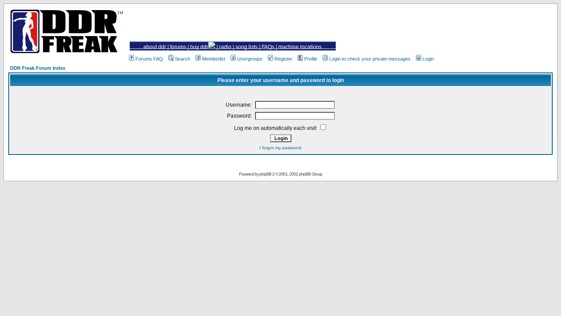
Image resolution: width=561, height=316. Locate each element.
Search (182, 58)
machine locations (300, 47)
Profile (310, 58)
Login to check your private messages (370, 58)
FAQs (268, 47)
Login (428, 58)
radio (225, 47)
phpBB (265, 174)
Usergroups (250, 58)
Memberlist (213, 58)
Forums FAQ (149, 58)
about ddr (154, 47)
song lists (246, 47)
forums (178, 47)
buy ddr (199, 47)
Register (283, 58)
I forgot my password (280, 147)
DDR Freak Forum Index (37, 68)
